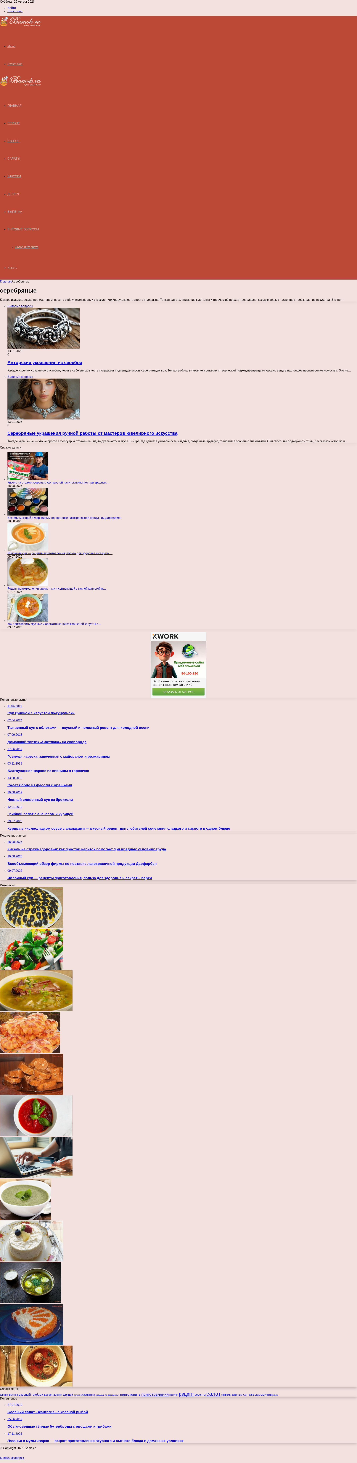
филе (275, 1395)
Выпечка (14, 211)
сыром (260, 1394)
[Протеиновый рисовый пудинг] (31, 1260)
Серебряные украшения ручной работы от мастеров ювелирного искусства (92, 433)
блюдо (4, 1394)
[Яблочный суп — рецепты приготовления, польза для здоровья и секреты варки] (27, 549)
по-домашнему (112, 1395)
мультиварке (88, 1394)
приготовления (155, 1394)
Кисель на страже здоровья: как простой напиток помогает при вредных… (58, 482)
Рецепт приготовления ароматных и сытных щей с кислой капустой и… (56, 588)
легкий (77, 1395)
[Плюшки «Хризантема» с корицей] (30, 1052)
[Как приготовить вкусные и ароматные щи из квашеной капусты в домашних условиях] (27, 620)
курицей (67, 1394)
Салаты (13, 158)
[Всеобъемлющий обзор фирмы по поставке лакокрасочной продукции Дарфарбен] (27, 514)
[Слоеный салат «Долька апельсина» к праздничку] (31, 1343)
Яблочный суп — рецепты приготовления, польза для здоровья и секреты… (59, 553)
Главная (6, 281)
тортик (269, 1394)
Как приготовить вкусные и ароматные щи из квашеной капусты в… (54, 624)
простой (173, 1395)
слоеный (237, 1394)
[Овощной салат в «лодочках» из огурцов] (31, 968)
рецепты (200, 1394)
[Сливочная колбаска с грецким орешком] (31, 1093)
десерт (48, 1394)
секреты (226, 1394)
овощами (100, 1395)
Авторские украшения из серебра (44, 362)
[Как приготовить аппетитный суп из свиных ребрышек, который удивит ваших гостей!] (36, 1010)
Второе (13, 141)
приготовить (130, 1394)
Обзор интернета (26, 247)
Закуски (14, 176)
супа (251, 1395)
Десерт (13, 194)
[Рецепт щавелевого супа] (30, 1302)
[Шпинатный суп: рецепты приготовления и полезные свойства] (25, 1218)
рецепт (186, 1394)
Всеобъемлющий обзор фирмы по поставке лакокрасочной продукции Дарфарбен (64, 517)
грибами (37, 1394)
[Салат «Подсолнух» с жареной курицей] (31, 926)
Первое (13, 123)
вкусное (13, 1394)
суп (245, 1394)
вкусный (25, 1394)
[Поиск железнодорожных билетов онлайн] (36, 1177)
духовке (58, 1395)
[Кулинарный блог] (20, 25)
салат (213, 1394)
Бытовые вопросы (23, 229)
